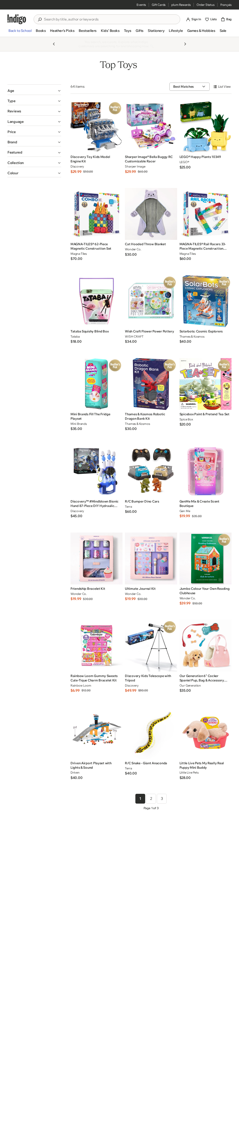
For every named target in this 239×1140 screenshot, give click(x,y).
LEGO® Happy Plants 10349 (200, 157)
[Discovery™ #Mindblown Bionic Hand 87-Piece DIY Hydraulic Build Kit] (96, 471)
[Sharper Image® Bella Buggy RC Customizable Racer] (151, 127)
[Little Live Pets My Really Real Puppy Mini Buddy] (205, 733)
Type (11, 101)
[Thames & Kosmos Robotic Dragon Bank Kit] (151, 384)
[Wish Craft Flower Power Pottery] (151, 301)
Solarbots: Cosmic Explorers (201, 331)
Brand (12, 142)
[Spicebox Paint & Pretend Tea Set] (205, 384)
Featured (14, 152)
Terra (128, 506)
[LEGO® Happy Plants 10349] (205, 127)
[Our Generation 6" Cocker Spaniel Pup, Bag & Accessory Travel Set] (205, 645)
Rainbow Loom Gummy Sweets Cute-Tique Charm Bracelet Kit (94, 678)
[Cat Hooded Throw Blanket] (151, 214)
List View (224, 86)
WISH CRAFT (134, 336)
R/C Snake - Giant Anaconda (146, 763)
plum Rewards (181, 5)
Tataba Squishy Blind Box (89, 331)
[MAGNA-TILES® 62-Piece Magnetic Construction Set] (96, 214)
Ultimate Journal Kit (140, 589)
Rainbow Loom (80, 685)
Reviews (14, 111)
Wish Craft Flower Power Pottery (149, 331)
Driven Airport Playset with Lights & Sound (90, 765)
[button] (20, 32)
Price (11, 132)
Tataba (75, 336)
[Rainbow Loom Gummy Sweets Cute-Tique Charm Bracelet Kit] (96, 645)
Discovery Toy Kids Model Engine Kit (90, 159)
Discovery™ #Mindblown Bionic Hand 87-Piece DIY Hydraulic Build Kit (94, 503)
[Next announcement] (185, 44)
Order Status (205, 5)
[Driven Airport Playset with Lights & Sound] (96, 733)
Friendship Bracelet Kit (87, 589)
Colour (12, 173)
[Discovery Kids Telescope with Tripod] (151, 645)
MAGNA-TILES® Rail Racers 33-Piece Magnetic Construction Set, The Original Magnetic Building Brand (202, 246)
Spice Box (186, 419)
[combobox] (110, 19)
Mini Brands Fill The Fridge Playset (90, 416)
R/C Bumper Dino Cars (142, 501)
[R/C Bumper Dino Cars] (151, 471)
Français (226, 5)
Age (10, 90)
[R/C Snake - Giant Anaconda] (151, 733)
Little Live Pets (189, 772)
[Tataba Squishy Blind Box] (96, 301)
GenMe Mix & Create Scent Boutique (199, 503)
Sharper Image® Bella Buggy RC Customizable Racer (149, 159)
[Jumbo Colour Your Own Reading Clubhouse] (205, 558)
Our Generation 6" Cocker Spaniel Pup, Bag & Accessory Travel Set (201, 678)
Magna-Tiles (78, 253)
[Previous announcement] (54, 44)
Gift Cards (158, 5)
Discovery (77, 166)
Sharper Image (135, 166)
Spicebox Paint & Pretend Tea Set (204, 414)
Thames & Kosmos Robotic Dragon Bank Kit (145, 416)
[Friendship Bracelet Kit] (96, 558)
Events (141, 5)
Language (15, 121)
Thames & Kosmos (191, 336)
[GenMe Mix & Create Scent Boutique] (205, 471)
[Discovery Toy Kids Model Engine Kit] (96, 127)
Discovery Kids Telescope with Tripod (148, 678)
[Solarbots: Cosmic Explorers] (205, 301)
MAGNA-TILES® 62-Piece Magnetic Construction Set (90, 246)
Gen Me (184, 511)
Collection (15, 163)
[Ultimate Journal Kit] (151, 558)
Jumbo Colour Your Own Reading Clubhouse (204, 591)
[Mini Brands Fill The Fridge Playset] (96, 384)
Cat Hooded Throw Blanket (145, 244)
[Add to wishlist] (117, 147)
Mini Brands (78, 424)
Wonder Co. (133, 249)
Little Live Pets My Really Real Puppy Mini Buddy (201, 765)
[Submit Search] (39, 19)
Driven (75, 772)
